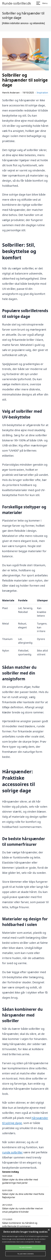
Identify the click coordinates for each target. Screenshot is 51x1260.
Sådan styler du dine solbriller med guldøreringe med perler (20, 1181)
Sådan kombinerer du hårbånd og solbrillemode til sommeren (19, 1224)
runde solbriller (12, 1152)
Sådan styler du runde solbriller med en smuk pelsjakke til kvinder (22, 1210)
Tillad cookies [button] (25, 1247)
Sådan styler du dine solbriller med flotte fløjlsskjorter (23, 1195)
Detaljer (38, 1242)
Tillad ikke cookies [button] (25, 1254)
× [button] (49, 1230)
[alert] (25, 1243)
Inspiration (42, 92)
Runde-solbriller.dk (16, 3)
